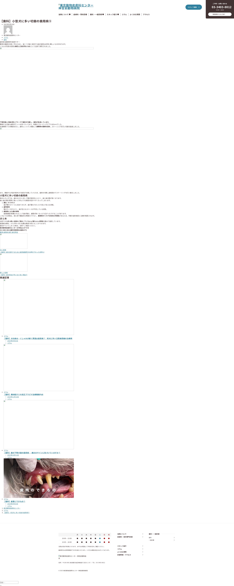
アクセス (146, 14)
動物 (1, 232)
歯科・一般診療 (96, 14)
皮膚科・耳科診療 (80, 14)
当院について (63, 14)
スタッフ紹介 (112, 14)
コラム (124, 14)
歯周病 (6, 232)
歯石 (10, 232)
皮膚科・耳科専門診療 (125, 537)
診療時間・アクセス (124, 555)
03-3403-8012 (222, 7)
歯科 (5, 40)
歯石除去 (15, 232)
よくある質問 (135, 14)
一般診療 (151, 540)
